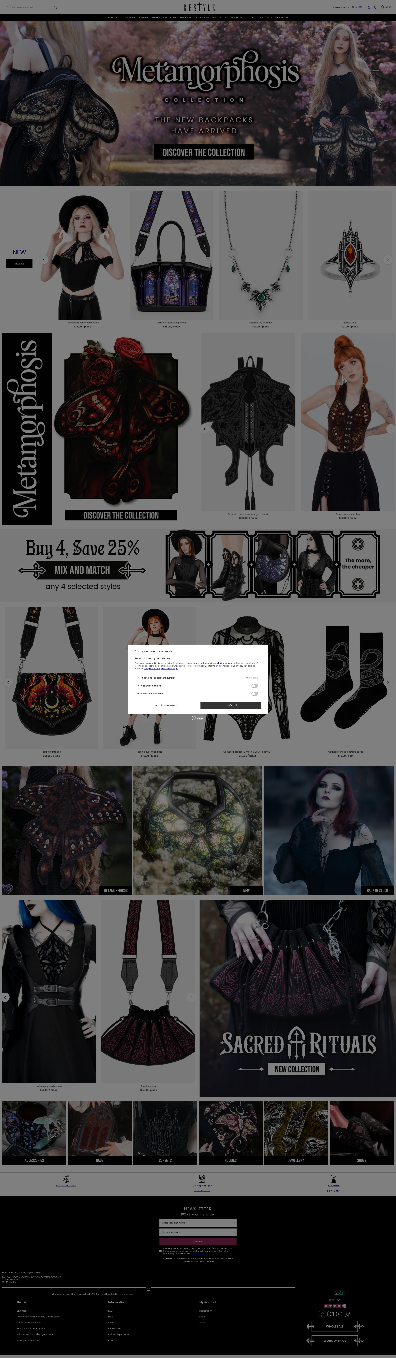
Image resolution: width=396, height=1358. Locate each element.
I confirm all (231, 705)
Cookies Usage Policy (213, 662)
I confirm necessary (166, 705)
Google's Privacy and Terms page (161, 668)
